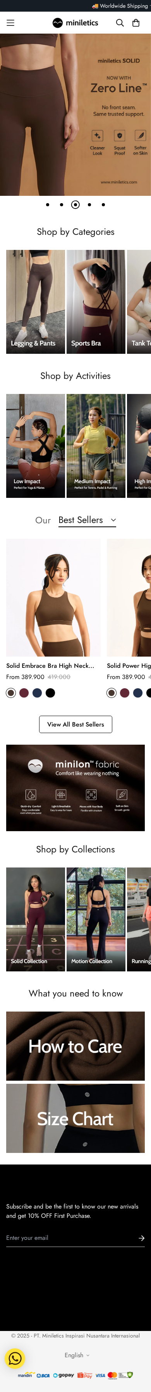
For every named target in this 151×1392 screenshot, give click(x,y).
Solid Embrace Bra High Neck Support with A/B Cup (47, 666)
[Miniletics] (75, 23)
